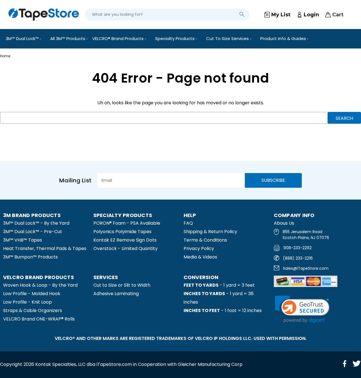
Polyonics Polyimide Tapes (122, 231)
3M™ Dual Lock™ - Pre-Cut (32, 231)
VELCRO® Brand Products (118, 38)
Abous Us (284, 223)
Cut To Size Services (228, 38)
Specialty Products (175, 38)
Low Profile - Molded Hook (31, 293)
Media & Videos (200, 257)
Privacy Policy (199, 248)
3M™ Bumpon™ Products (30, 257)
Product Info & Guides (283, 38)
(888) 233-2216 (298, 258)
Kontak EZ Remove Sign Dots (125, 240)
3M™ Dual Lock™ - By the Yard (36, 223)
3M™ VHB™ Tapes (22, 240)
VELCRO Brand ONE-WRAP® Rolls (39, 319)
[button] (302, 309)
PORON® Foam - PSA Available (126, 223)
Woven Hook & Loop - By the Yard (40, 285)
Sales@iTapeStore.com (306, 268)
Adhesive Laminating (116, 293)
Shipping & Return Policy (210, 231)
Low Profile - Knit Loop (27, 302)
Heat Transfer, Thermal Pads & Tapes (44, 248)
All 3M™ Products (68, 38)
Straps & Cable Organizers (32, 310)
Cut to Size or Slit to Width (121, 285)
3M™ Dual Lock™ (23, 38)
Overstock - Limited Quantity (125, 248)
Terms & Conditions (205, 240)
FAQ (188, 223)
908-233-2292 (297, 248)
